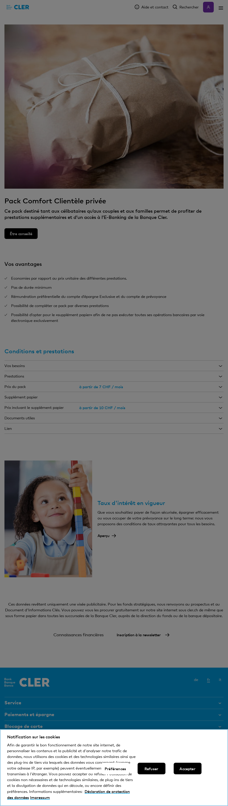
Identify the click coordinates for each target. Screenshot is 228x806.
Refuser (151, 768)
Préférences (115, 768)
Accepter (187, 768)
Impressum (40, 797)
